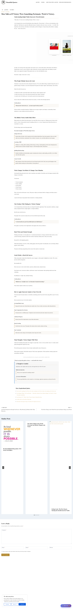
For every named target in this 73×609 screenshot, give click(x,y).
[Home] (2, 10)
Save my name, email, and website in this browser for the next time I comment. (17, 551)
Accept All (22, 604)
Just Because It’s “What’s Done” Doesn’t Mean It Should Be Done (29, 397)
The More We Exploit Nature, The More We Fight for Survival (28, 401)
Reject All (14, 604)
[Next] (70, 467)
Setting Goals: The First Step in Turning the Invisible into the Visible (61, 509)
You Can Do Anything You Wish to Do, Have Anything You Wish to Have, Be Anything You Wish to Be (36, 391)
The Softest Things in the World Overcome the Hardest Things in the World (56, 408)
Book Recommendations (65, 2)
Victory (7, 11)
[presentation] (12, 433)
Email (27, 547)
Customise (7, 604)
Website (51, 547)
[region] (14, 601)
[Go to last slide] (3, 467)
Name (3, 547)
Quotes (3, 11)
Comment (4, 530)
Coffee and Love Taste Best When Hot (24, 399)
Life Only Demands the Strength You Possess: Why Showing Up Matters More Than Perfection (18, 409)
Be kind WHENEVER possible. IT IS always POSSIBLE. (12, 449)
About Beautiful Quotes (52, 2)
